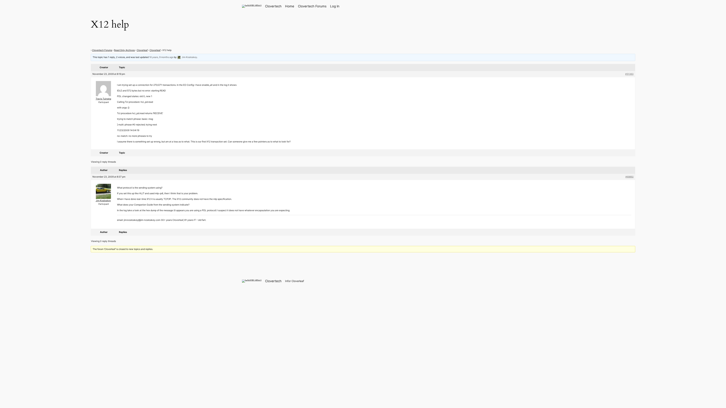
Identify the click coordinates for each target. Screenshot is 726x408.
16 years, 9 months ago (161, 57)
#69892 (629, 176)
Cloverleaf (142, 50)
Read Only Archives (124, 50)
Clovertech (273, 6)
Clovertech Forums (102, 50)
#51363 (629, 74)
